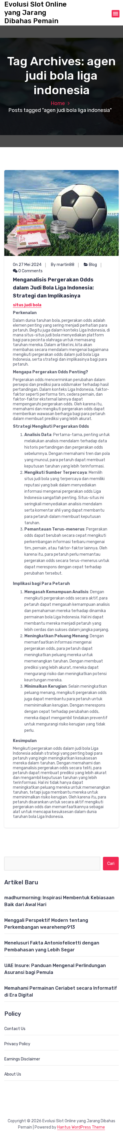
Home (58, 103)
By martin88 (62, 264)
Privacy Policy (17, 1044)
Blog (93, 264)
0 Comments (30, 271)
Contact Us (14, 1028)
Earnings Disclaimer (22, 1059)
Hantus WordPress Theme (81, 1127)
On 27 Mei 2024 (27, 264)
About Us (12, 1074)
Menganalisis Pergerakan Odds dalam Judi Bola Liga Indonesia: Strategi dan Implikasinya (53, 288)
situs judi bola (27, 305)
